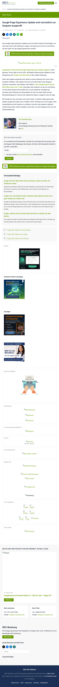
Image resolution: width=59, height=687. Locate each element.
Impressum (28, 683)
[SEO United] (29, 478)
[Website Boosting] (29, 466)
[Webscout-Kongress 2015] (30, 415)
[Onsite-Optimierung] (29, 384)
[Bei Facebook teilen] (7, 34)
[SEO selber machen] (29, 454)
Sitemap (36, 683)
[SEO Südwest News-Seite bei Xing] (28, 518)
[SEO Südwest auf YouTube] (35, 518)
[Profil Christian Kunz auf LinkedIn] (32, 512)
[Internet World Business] (29, 474)
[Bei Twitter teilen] (3, 34)
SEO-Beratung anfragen (45, 3)
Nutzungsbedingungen (25, 154)
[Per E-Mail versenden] (21, 34)
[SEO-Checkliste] (29, 259)
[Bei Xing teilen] (14, 34)
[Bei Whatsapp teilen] (17, 34)
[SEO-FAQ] (29, 442)
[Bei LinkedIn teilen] (10, 34)
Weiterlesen (8, 600)
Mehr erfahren (8, 637)
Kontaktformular (51, 676)
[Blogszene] (29, 431)
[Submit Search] (29, 651)
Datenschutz (15, 683)
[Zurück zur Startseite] (9, 3)
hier (22, 129)
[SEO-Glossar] (29, 531)
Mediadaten (44, 683)
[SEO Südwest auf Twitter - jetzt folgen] (22, 518)
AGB (22, 683)
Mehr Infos (51, 673)
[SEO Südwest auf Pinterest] (26, 512)
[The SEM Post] (29, 487)
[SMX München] (29, 410)
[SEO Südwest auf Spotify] (33, 506)
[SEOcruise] (29, 420)
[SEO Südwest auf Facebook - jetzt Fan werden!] (26, 506)
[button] (56, 3)
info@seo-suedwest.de (17, 615)
